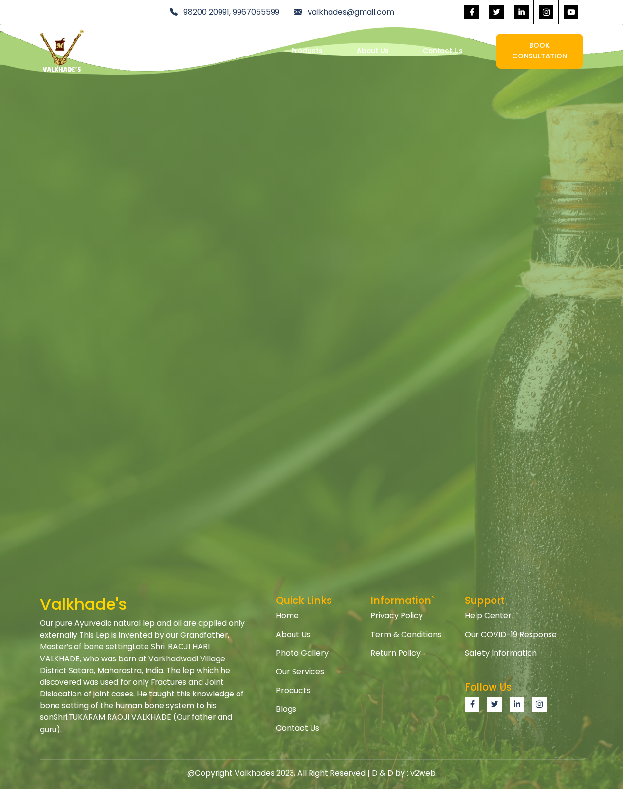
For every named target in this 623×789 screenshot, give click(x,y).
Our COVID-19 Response (511, 634)
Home (169, 51)
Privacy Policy (396, 615)
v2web (423, 773)
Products (307, 51)
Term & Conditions (405, 634)
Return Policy (395, 652)
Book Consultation (539, 50)
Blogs (286, 708)
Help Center (488, 615)
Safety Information (501, 652)
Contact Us (443, 51)
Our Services (235, 51)
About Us (373, 51)
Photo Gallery (302, 652)
